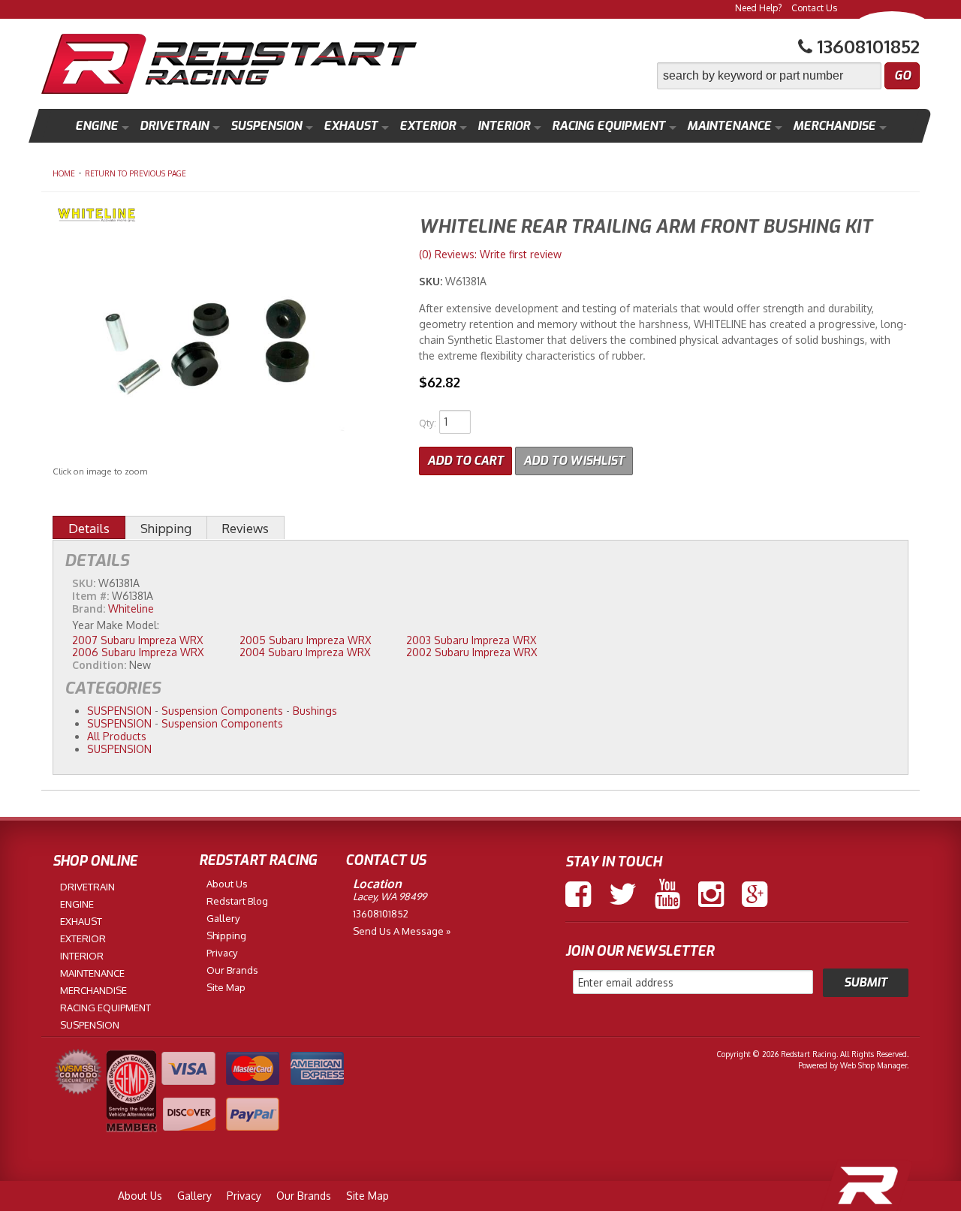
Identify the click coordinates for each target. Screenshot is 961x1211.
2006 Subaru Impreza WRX (137, 652)
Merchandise (834, 126)
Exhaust (351, 126)
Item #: (92, 595)
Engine (96, 126)
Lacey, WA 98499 (389, 896)
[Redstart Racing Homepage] (229, 66)
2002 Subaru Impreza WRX (471, 652)
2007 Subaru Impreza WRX (137, 640)
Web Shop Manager (873, 1065)
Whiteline (131, 608)
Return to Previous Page (135, 173)
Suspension (266, 126)
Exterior (427, 126)
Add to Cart (465, 460)
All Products (116, 736)
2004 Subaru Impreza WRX (304, 652)
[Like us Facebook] (578, 894)
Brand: (88, 608)
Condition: (99, 664)
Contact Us (814, 8)
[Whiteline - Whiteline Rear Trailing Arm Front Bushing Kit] (224, 216)
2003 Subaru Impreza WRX (471, 640)
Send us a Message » (401, 931)
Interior (503, 126)
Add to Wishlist (574, 460)
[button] (788, 75)
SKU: (432, 281)
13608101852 (380, 914)
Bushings (315, 710)
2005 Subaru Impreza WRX (305, 640)
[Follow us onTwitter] (623, 894)
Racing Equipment (608, 126)
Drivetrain (174, 126)
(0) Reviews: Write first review (490, 254)
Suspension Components (222, 710)
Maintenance (729, 126)
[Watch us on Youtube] (667, 894)
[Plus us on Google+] (754, 894)
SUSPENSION (119, 710)
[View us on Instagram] (711, 894)
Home (64, 173)
